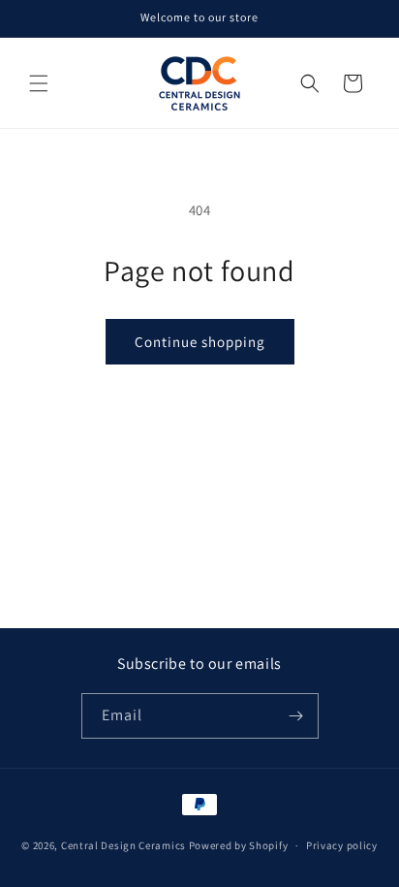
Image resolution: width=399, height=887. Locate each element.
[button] (38, 83)
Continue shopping (200, 342)
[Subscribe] (296, 716)
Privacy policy (342, 845)
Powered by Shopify (239, 845)
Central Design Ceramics (123, 845)
